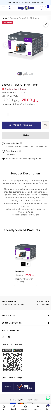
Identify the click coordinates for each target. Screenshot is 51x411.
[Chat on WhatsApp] (48, 397)
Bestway (14, 96)
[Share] (45, 24)
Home (4, 18)
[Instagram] (9, 337)
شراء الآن (25, 135)
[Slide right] (45, 45)
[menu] (3, 8)
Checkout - (21, 125)
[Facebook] (3, 337)
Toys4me (20, 400)
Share (45, 24)
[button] (9, 8)
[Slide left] (6, 45)
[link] (4, 407)
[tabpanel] (25, 261)
